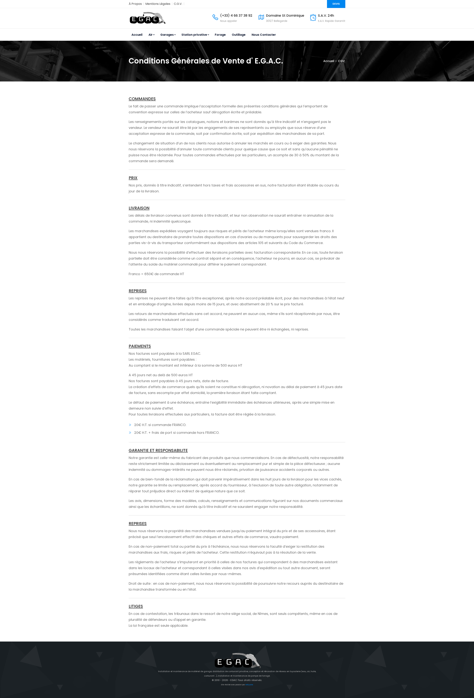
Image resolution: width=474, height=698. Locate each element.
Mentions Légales (157, 4)
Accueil (136, 35)
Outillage (239, 35)
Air (150, 35)
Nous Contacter (264, 35)
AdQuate (249, 685)
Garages (167, 35)
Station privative (194, 35)
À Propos (135, 4)
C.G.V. (178, 4)
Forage (220, 35)
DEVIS (336, 4)
